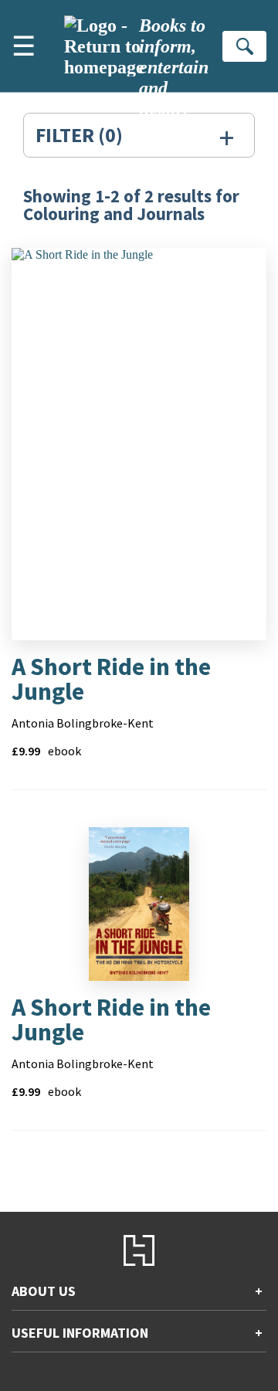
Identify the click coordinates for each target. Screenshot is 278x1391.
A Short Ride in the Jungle (111, 679)
